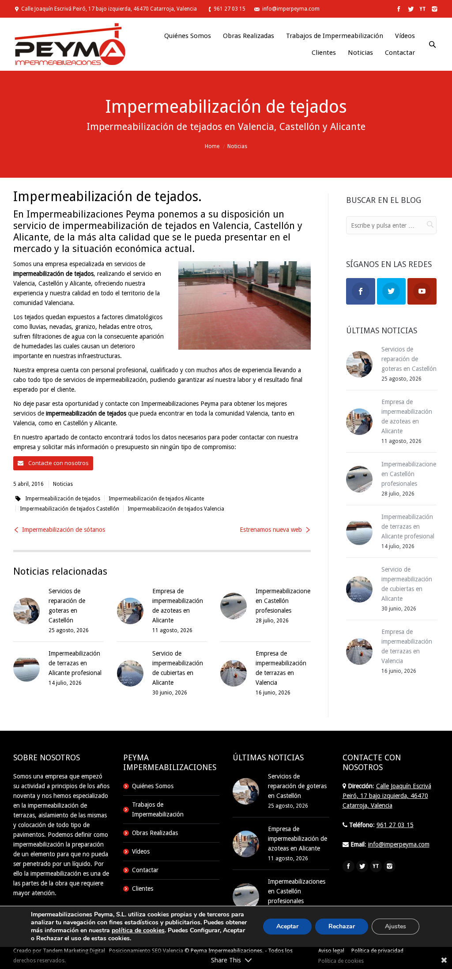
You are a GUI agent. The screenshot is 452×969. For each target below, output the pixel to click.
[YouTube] (422, 9)
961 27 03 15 (229, 9)
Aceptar (287, 926)
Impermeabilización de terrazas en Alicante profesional (75, 663)
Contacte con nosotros (58, 463)
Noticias (237, 146)
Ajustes (395, 926)
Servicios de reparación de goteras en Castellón (409, 359)
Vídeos (141, 851)
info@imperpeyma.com (291, 9)
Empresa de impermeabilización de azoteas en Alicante (297, 838)
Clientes (142, 888)
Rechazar (341, 926)
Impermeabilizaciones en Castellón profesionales (284, 601)
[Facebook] (398, 9)
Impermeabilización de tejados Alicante (156, 499)
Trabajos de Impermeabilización (158, 809)
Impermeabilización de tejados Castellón (69, 509)
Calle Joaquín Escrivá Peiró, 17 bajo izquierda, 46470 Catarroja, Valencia (109, 9)
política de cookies (138, 930)
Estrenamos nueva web (271, 529)
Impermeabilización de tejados (62, 499)
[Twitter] (410, 9)
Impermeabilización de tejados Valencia (176, 509)
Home (212, 146)
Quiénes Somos (152, 786)
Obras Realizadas (155, 832)
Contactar (145, 870)
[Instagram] (434, 9)
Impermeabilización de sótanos (63, 529)
